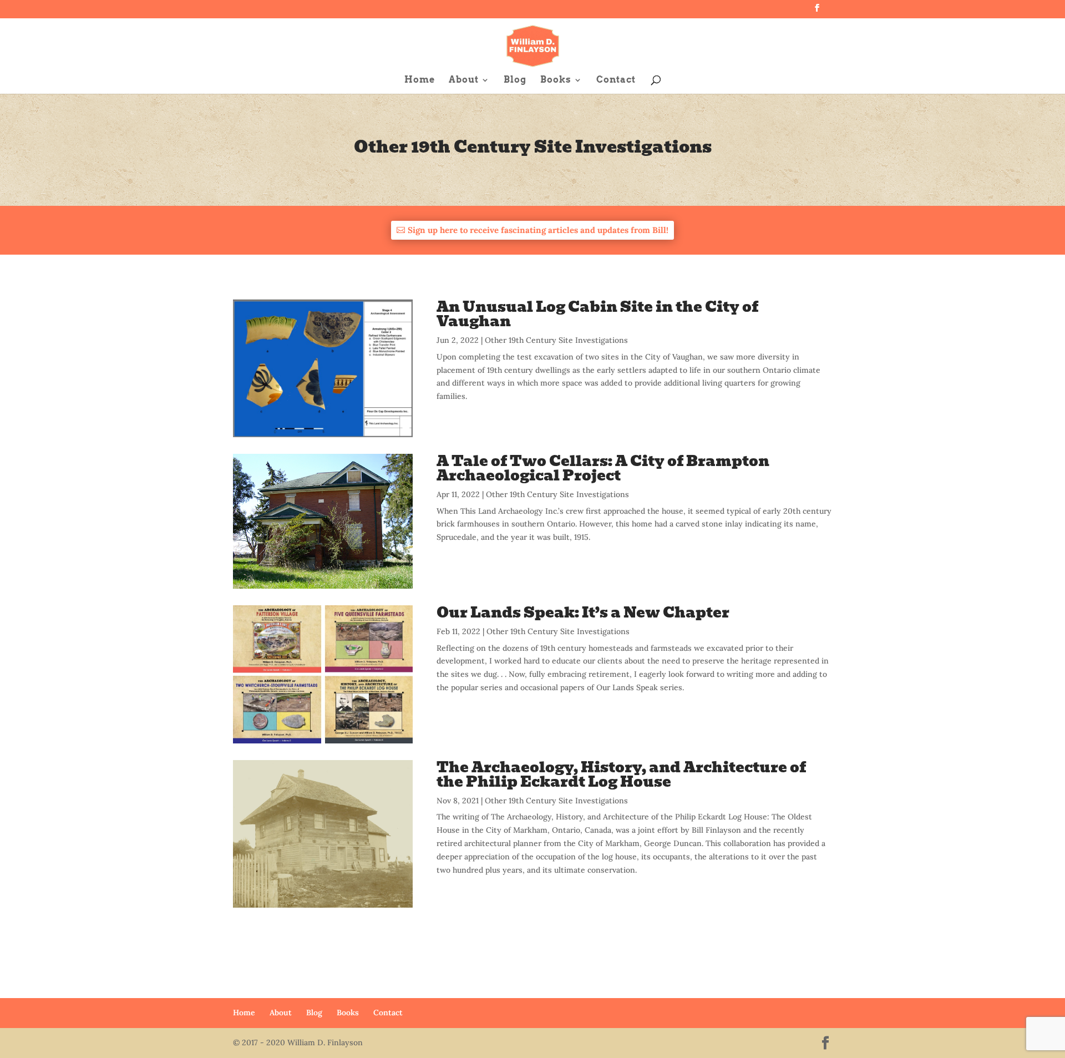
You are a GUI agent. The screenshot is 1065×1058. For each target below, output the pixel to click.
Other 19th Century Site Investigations (556, 340)
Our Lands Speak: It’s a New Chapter (583, 612)
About (464, 80)
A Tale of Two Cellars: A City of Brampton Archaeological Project (603, 468)
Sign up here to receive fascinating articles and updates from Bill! (538, 230)
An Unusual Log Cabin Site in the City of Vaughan (597, 314)
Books (555, 80)
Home (419, 80)
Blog (515, 80)
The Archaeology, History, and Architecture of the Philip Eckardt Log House (621, 774)
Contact (616, 80)
